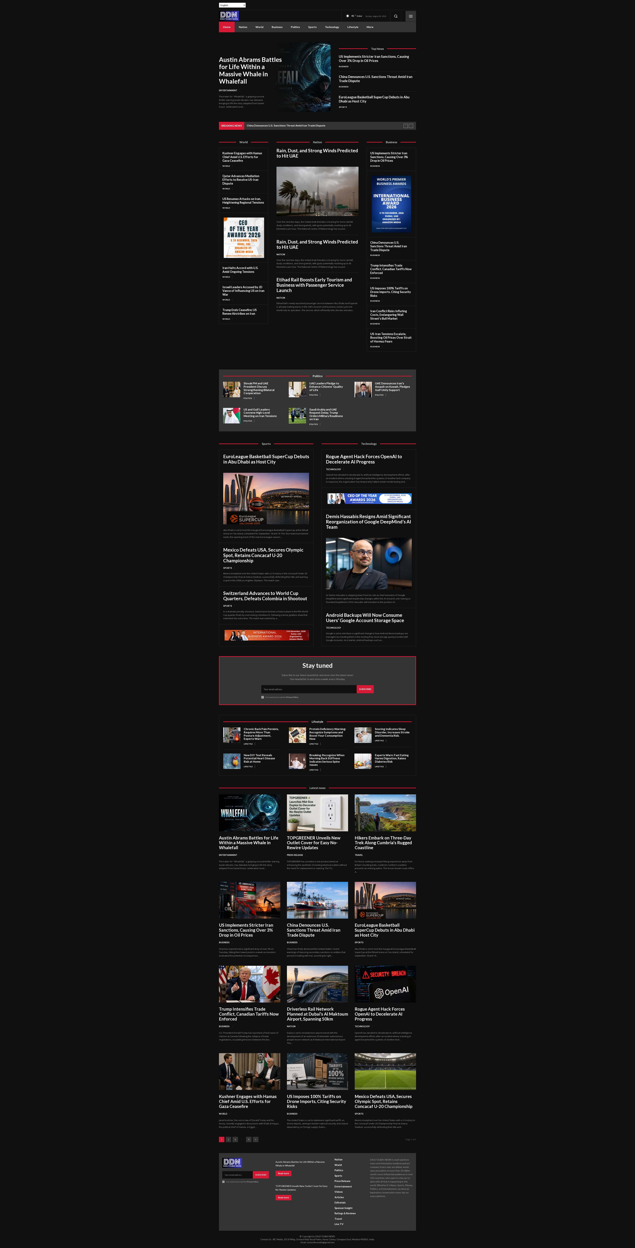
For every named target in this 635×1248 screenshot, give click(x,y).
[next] (411, 126)
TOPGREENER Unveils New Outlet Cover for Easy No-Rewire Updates (313, 842)
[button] (395, 16)
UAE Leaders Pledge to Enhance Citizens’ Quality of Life (326, 387)
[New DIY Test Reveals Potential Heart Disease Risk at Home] (231, 761)
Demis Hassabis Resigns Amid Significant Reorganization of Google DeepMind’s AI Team (368, 522)
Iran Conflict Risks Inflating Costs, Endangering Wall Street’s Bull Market (388, 314)
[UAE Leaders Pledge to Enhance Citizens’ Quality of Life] (297, 389)
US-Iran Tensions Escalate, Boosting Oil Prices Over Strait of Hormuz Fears (391, 337)
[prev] (406, 126)
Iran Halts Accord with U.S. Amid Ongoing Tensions (240, 269)
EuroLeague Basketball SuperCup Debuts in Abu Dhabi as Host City (266, 459)
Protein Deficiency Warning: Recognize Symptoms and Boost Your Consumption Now (327, 733)
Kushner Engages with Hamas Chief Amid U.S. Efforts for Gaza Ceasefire (242, 156)
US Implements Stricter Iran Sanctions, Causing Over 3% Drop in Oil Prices (374, 58)
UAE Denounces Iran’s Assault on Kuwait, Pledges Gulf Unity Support (392, 387)
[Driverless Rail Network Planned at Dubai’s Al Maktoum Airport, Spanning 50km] (317, 984)
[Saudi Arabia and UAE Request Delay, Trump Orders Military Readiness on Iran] (297, 415)
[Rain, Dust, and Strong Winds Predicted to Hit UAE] (317, 191)
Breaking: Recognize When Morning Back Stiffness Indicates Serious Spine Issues (326, 760)
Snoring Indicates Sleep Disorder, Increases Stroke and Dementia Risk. (392, 732)
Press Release (295, 855)
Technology (333, 469)
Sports (343, 107)
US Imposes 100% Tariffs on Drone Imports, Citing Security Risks (390, 291)
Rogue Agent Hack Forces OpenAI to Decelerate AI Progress (364, 459)
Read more (283, 1173)
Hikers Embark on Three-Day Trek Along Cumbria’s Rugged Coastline (383, 842)
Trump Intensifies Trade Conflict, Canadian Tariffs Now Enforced (391, 269)
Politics (248, 398)
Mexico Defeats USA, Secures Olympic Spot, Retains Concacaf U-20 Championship (263, 555)
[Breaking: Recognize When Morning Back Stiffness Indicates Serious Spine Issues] (297, 761)
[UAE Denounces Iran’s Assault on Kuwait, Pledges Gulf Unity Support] (363, 389)
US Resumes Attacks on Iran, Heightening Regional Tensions (243, 200)
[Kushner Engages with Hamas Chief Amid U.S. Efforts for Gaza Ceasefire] (249, 1071)
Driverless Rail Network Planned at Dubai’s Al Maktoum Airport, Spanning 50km (317, 1014)
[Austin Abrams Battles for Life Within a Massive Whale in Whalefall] (302, 77)
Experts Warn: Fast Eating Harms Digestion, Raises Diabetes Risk (392, 758)
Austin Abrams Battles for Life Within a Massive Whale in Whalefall (250, 70)
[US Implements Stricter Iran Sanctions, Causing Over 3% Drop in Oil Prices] (249, 900)
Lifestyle (248, 744)
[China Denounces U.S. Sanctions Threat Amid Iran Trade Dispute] (317, 900)
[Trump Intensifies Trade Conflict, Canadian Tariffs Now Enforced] (249, 984)
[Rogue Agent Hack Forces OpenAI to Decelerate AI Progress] (385, 984)
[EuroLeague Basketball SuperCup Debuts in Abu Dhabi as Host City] (266, 498)
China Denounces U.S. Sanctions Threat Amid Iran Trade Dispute (388, 246)
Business (343, 66)
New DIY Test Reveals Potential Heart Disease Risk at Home (259, 758)
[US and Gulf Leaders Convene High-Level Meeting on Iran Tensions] (231, 415)
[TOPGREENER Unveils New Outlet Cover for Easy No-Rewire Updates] (317, 812)
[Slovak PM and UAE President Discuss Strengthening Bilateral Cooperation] (231, 389)
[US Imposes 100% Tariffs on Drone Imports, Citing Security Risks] (317, 1071)
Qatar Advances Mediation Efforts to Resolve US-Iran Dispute (240, 179)
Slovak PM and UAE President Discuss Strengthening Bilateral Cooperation (259, 388)
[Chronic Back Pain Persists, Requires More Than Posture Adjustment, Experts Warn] (231, 735)
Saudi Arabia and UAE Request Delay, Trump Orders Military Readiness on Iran (326, 414)
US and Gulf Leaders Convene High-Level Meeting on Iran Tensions (260, 413)
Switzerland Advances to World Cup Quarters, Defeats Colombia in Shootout (265, 595)
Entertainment (228, 90)
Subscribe (365, 689)
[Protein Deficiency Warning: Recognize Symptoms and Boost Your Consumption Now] (297, 735)
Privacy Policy (292, 697)
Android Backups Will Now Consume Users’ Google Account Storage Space (365, 617)
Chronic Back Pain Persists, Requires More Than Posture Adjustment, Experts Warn (261, 733)
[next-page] (255, 1139)
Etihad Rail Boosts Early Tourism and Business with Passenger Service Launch (314, 285)
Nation (280, 254)
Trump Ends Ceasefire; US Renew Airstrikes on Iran (239, 312)
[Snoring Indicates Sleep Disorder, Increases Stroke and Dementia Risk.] (363, 735)
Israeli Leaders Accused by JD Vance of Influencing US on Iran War (243, 290)
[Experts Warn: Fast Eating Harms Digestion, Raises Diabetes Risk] (363, 761)
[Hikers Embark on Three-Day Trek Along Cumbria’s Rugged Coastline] (385, 812)
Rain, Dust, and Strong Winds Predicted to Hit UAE (317, 153)
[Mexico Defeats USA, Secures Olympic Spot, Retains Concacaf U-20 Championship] (385, 1071)
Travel (359, 855)
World (226, 166)
